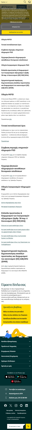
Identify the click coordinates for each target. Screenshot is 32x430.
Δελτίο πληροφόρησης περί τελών (11, 202)
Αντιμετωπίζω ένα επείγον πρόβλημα (15, 322)
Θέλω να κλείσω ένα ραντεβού (13, 311)
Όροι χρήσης (9, 410)
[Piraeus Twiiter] (10, 405)
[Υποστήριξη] (28, 2)
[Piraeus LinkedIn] (26, 405)
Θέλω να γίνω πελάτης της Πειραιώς (15, 315)
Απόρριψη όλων (16, 27)
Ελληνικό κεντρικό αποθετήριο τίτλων (12, 225)
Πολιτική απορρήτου (20, 410)
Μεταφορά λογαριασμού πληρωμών (11, 206)
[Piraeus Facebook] (5, 405)
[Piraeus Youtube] (21, 405)
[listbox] (4, 2)
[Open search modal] (24, 1)
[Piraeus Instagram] (16, 405)
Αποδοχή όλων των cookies (16, 32)
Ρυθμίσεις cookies (10, 413)
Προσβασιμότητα (21, 413)
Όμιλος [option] (3, 2)
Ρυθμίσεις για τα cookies (16, 22)
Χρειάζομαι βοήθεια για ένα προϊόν (15, 318)
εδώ (10, 119)
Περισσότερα (5, 141)
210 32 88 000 (22, 398)
